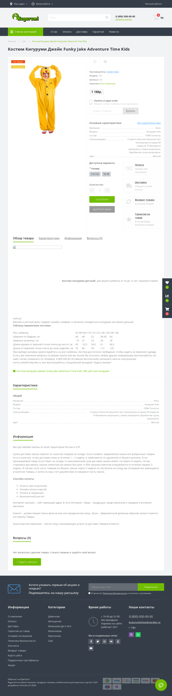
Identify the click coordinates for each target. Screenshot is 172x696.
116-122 (95, 174)
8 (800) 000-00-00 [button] (141, 617)
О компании (15, 616)
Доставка (81, 31)
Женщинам (54, 621)
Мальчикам (54, 631)
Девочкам (54, 616)
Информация (73, 238)
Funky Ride (113, 71)
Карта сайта (15, 655)
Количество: (96, 184)
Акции (11, 665)
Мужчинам (54, 636)
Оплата (67, 31)
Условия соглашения (20, 636)
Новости (114, 31)
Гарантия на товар (142, 215)
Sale (24, 41)
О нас (54, 31)
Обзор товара (23, 238)
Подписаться (150, 587)
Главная (12, 41)
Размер (94, 168)
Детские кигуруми (98, 371)
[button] (42, 4)
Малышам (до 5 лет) (59, 626)
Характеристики (49, 238)
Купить (130, 111)
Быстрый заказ (102, 209)
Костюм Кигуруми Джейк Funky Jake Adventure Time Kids (49, 371)
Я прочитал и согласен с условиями (121, 593)
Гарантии (98, 31)
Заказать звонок (123, 19)
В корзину (102, 199)
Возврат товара (144, 199)
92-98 (106, 174)
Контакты (13, 645)
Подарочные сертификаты (23, 660)
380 (85, 371)
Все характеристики (149, 123)
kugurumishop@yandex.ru (145, 622)
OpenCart (25, 679)
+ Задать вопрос (27, 562)
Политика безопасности (115, 593)
